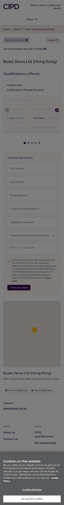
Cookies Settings (32, 489)
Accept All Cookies (32, 499)
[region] (32, 478)
